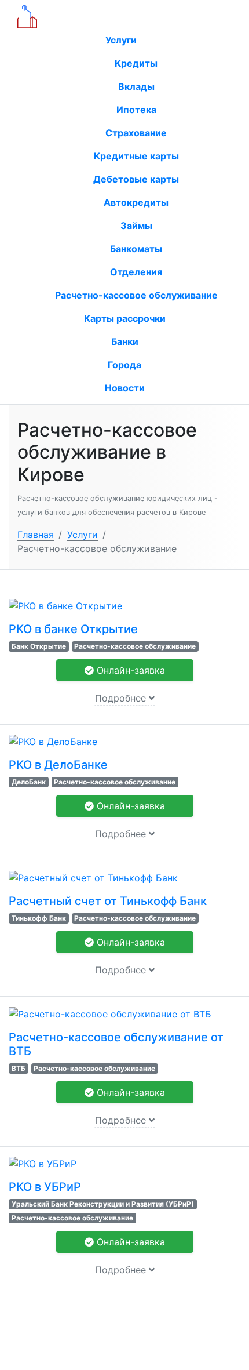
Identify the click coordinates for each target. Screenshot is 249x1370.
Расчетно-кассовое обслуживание (136, 295)
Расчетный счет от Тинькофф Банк (108, 901)
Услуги (122, 40)
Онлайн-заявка (129, 670)
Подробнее (122, 698)
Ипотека (136, 109)
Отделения (136, 272)
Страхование (136, 133)
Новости (125, 388)
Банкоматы (136, 249)
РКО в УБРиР (45, 1187)
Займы (136, 225)
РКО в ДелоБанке (58, 765)
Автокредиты (136, 202)
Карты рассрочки (125, 318)
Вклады (136, 86)
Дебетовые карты (136, 179)
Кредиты (136, 63)
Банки (124, 341)
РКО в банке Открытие (73, 629)
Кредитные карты (136, 156)
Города (124, 364)
